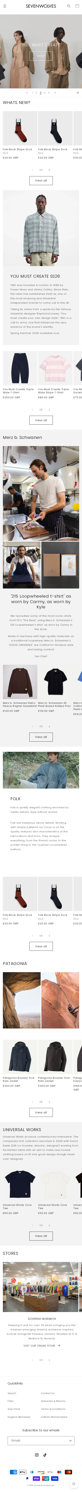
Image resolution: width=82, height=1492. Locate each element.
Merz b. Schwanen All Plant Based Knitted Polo (54, 705)
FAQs (11, 1401)
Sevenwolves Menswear (44, 1485)
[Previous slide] (27, 93)
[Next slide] (55, 93)
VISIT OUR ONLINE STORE (39, 1345)
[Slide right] (49, 170)
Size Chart (14, 1409)
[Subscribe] (70, 1440)
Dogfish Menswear (19, 1417)
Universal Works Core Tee (17, 1207)
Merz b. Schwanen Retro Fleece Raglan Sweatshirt (20, 705)
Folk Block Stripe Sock (17, 149)
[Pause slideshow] (78, 93)
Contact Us (48, 1393)
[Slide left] (32, 170)
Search (12, 1393)
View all (41, 180)
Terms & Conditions (53, 1409)
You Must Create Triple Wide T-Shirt (18, 391)
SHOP (41, 56)
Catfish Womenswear (54, 1417)
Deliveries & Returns (53, 1401)
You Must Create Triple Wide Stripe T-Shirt (53, 391)
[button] (5, 6)
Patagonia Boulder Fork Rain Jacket (18, 1079)
